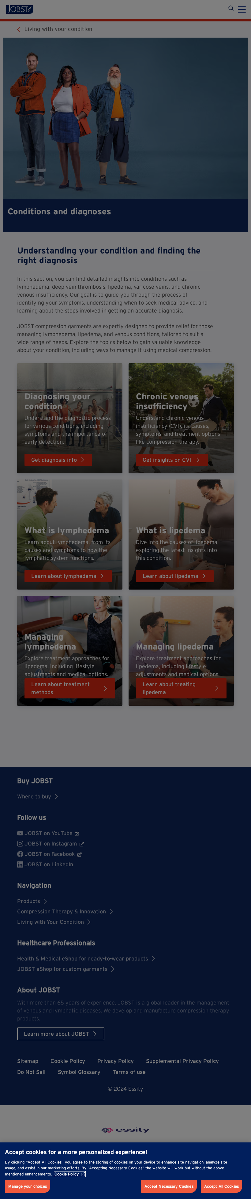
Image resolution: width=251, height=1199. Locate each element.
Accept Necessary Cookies (168, 1186)
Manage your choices (27, 1186)
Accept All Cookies (221, 1186)
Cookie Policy (66, 1174)
